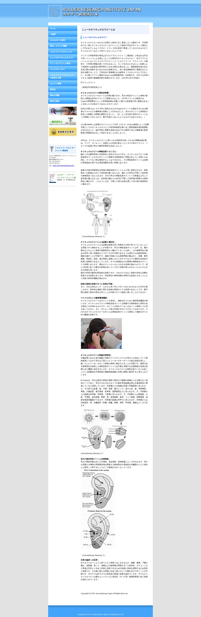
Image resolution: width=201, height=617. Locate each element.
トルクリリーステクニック (61, 52)
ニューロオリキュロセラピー (62, 57)
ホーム (53, 28)
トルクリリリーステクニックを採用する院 (62, 76)
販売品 (53, 89)
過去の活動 (54, 95)
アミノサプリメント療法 (60, 63)
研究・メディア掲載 (58, 46)
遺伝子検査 (54, 101)
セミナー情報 (55, 83)
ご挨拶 (53, 34)
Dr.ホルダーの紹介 (58, 40)
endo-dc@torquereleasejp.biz (63, 166)
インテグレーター (57, 69)
